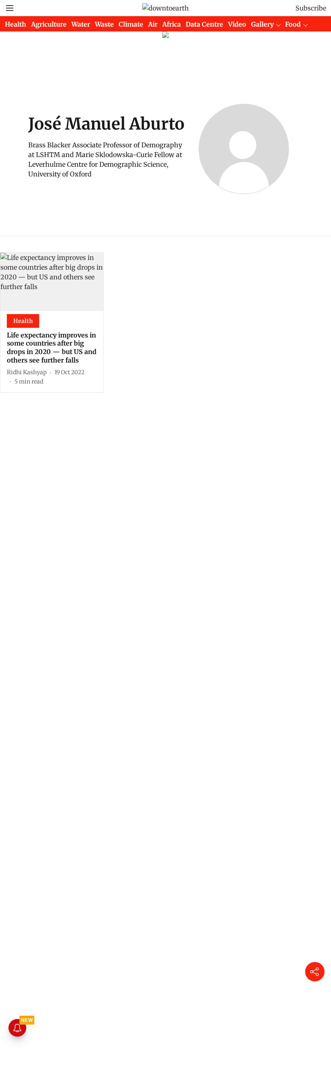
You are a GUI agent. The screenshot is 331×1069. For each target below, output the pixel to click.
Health (15, 24)
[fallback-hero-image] (51, 282)
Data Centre (204, 24)
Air (152, 24)
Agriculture (49, 24)
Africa (171, 24)
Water (80, 24)
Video (237, 24)
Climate (131, 24)
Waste (104, 24)
